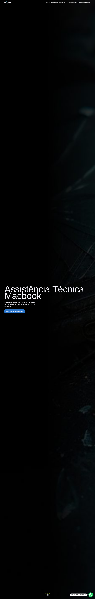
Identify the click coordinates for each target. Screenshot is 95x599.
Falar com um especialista (14, 311)
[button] (90, 594)
